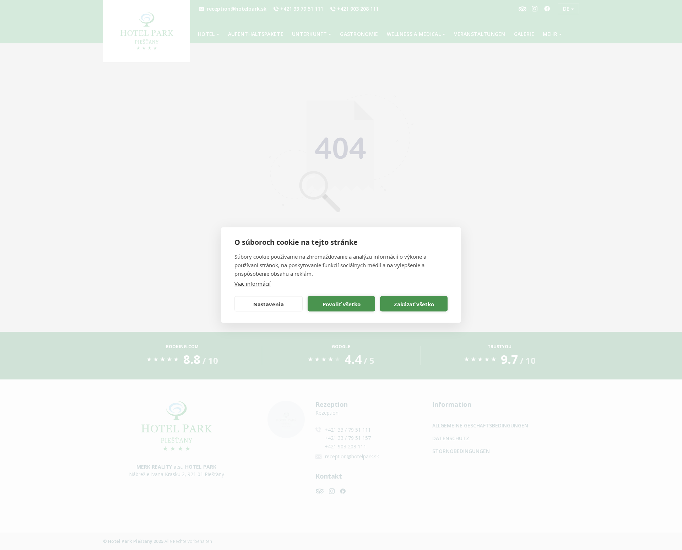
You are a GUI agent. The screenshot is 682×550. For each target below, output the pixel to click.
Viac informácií (252, 283)
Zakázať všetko (414, 303)
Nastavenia (268, 303)
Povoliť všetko (342, 303)
